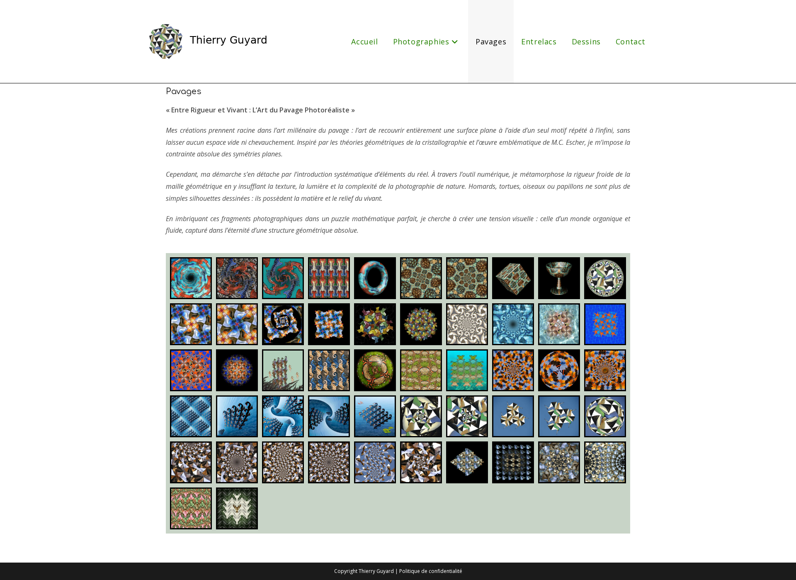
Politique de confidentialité (430, 571)
